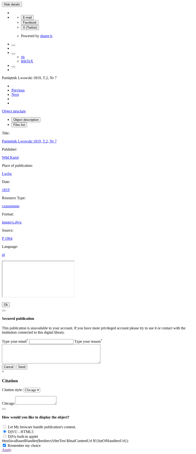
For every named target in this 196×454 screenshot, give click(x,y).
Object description (25, 120)
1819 (6, 190)
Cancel (8, 367)
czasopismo (10, 206)
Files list (19, 125)
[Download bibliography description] (13, 54)
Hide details (12, 4)
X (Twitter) (30, 27)
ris (23, 57)
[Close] (4, 310)
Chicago (8, 403)
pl (3, 255)
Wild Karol (10, 157)
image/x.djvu (12, 222)
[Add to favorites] (13, 45)
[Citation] (13, 66)
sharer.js (46, 36)
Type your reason (88, 341)
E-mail (27, 17)
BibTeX (27, 61)
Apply (6, 450)
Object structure (14, 111)
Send (21, 367)
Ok (6, 304)
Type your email (15, 341)
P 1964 (7, 238)
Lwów (7, 174)
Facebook (30, 22)
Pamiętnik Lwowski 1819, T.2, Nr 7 (29, 141)
